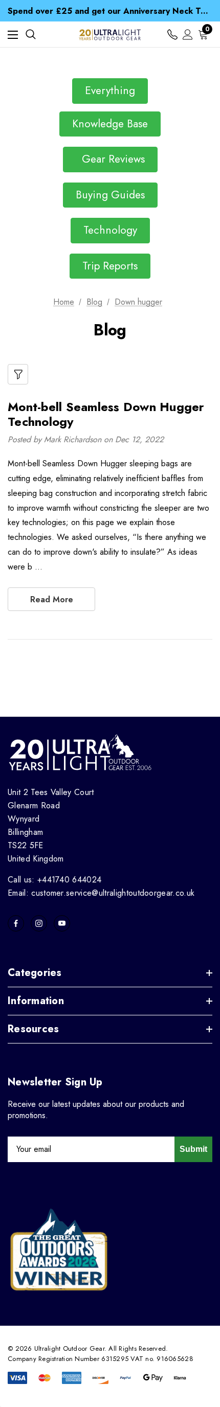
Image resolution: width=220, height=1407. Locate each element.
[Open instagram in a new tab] (39, 923)
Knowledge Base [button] (110, 123)
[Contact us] (172, 34)
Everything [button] (110, 90)
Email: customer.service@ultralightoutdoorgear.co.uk (101, 893)
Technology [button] (110, 230)
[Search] (31, 34)
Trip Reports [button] (110, 266)
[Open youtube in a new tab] (62, 923)
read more (51, 599)
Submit (193, 1149)
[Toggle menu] (13, 34)
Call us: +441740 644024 (54, 880)
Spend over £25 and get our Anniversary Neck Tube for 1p (110, 11)
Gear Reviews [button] (110, 159)
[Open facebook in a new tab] (16, 923)
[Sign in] (188, 34)
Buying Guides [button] (110, 194)
